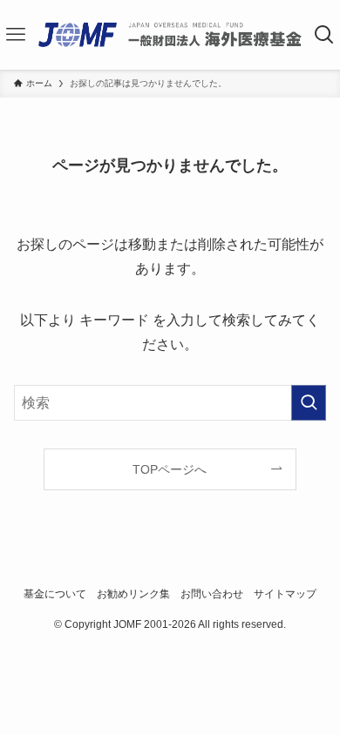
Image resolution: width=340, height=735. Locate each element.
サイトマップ (285, 593)
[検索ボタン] (324, 35)
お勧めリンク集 (133, 593)
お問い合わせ (211, 593)
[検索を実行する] (308, 403)
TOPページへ (170, 469)
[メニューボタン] (16, 35)
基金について (55, 593)
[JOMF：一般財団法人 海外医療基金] (169, 35)
